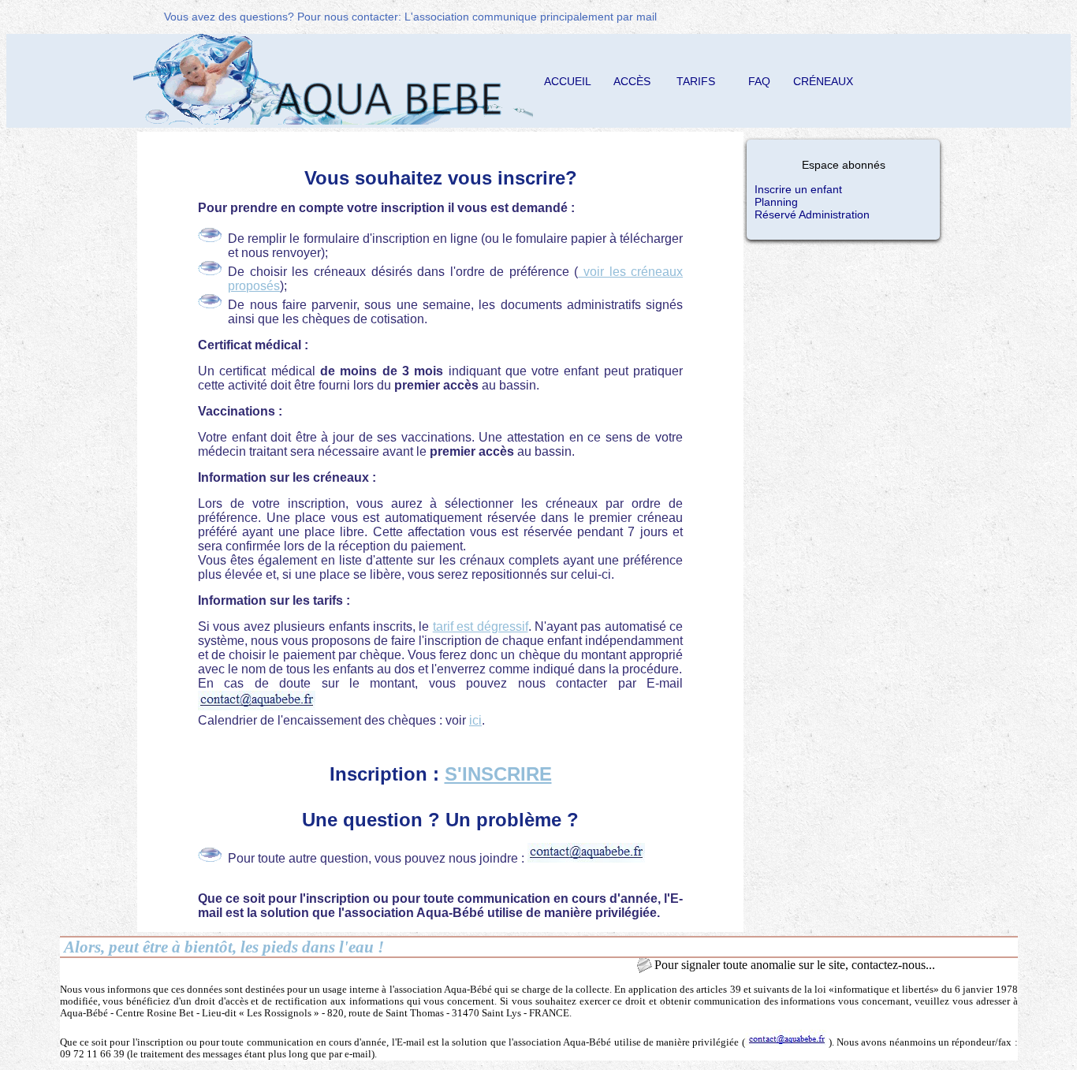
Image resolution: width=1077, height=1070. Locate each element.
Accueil (567, 81)
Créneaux (823, 81)
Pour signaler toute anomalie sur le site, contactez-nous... (794, 964)
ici (475, 720)
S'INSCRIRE (498, 774)
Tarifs (695, 81)
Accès (631, 81)
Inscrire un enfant (798, 189)
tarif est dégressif (480, 626)
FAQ (759, 81)
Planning (776, 202)
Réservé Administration (812, 214)
